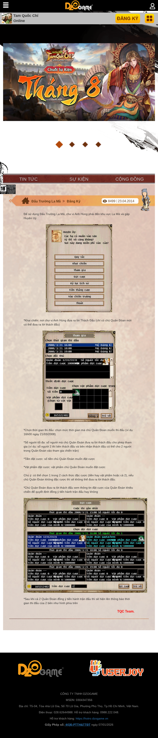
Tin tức (28, 179)
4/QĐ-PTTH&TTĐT (78, 724)
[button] (59, 144)
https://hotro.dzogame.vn (92, 718)
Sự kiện (79, 179)
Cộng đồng (129, 179)
